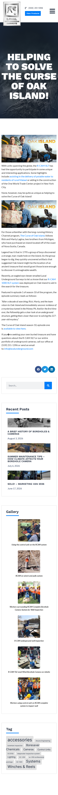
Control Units (43, 749)
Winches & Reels (21, 766)
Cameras (28, 749)
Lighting (11, 757)
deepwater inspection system (28, 754)
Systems (33, 761)
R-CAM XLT (43, 165)
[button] (52, 11)
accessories (20, 739)
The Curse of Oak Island (32, 235)
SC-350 (22, 757)
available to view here (15, 328)
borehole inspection (15, 746)
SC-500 (19, 762)
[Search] (48, 385)
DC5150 (11, 754)
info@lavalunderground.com (18, 348)
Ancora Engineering (43, 741)
